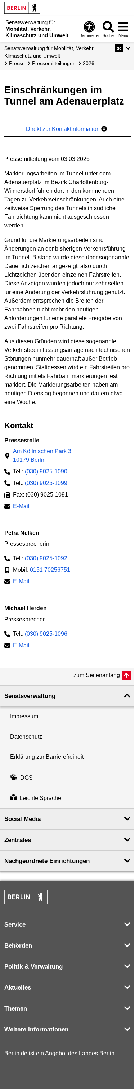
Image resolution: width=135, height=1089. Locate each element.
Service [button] (15, 924)
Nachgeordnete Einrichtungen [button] (47, 861)
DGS (26, 778)
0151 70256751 (50, 570)
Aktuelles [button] (17, 987)
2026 (88, 63)
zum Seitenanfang (96, 675)
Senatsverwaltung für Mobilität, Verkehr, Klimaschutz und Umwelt (49, 52)
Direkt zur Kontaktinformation (63, 129)
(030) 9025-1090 (46, 471)
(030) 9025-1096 (46, 634)
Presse (17, 63)
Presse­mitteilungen (54, 63)
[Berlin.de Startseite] (22, 8)
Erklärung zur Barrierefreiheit (47, 757)
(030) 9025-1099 (46, 483)
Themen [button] (15, 1008)
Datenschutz (26, 736)
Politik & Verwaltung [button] (33, 966)
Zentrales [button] (17, 840)
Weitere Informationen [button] (36, 1029)
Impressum (24, 716)
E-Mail (21, 507)
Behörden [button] (18, 945)
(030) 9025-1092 (46, 558)
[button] (123, 48)
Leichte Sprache (40, 798)
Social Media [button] (22, 819)
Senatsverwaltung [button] (29, 696)
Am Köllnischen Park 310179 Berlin (42, 455)
